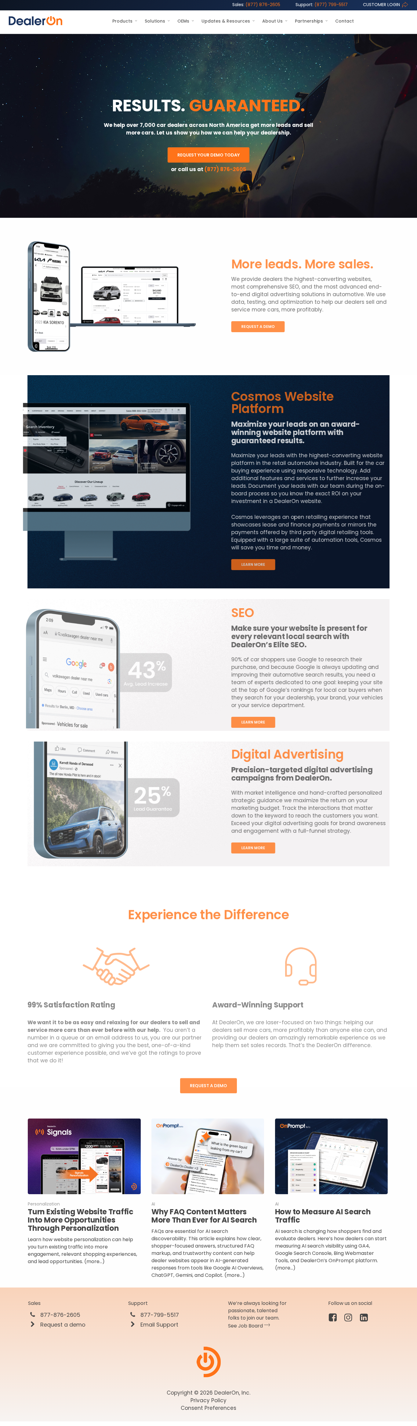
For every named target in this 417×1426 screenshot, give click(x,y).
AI (153, 1204)
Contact (344, 21)
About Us (272, 21)
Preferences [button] (116, 1407)
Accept (384, 1404)
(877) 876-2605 (256, 5)
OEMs (183, 21)
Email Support (158, 1324)
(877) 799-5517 (322, 5)
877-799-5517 (159, 1315)
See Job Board (246, 1325)
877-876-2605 (59, 1315)
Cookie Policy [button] (328, 1401)
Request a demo (62, 1324)
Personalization (44, 1204)
